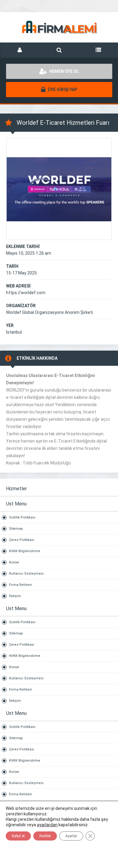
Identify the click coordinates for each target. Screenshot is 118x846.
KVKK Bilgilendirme (24, 551)
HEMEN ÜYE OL (63, 71)
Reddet (45, 836)
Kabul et (18, 836)
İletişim (15, 596)
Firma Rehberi (20, 585)
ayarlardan (47, 824)
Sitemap (16, 529)
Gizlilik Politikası (22, 517)
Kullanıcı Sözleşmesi (26, 574)
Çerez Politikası (21, 540)
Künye (14, 562)
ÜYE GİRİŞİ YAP (62, 89)
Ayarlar (71, 836)
